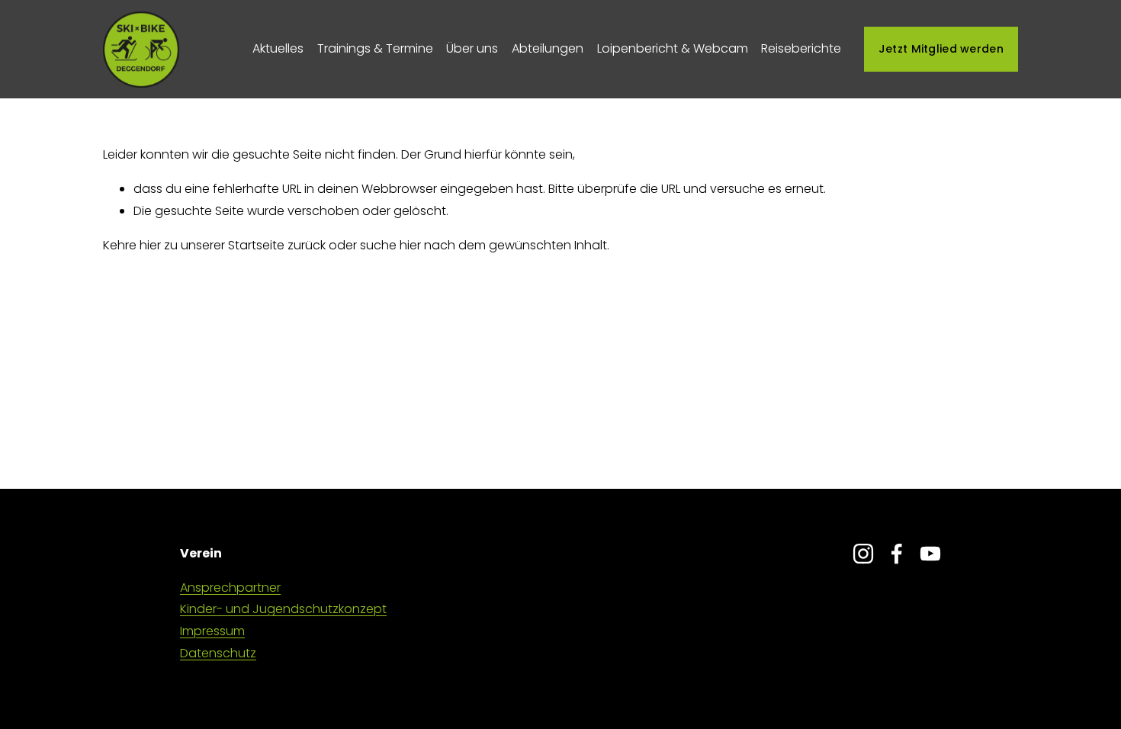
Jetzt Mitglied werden (941, 48)
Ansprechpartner (230, 587)
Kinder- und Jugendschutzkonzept (283, 609)
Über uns (472, 48)
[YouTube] (930, 553)
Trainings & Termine (375, 48)
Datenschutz (218, 653)
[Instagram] (863, 553)
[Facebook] (896, 553)
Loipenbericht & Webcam (672, 48)
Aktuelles (278, 48)
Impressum (212, 631)
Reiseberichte (801, 48)
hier (150, 245)
